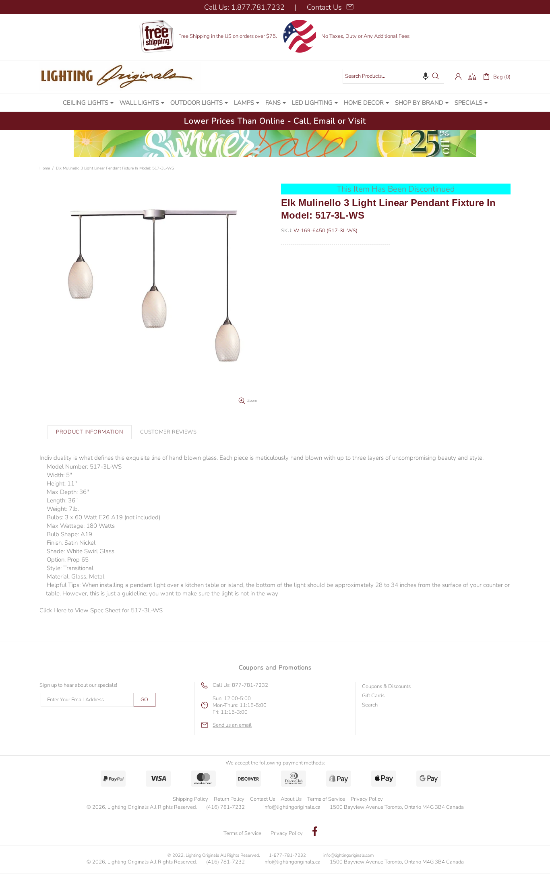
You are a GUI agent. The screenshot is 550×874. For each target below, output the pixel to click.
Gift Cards (373, 695)
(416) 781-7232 (225, 807)
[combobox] (393, 76)
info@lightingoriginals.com (348, 855)
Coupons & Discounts (386, 686)
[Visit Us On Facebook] (315, 832)
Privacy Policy (367, 799)
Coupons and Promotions (275, 667)
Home (44, 168)
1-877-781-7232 (287, 855)
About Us (291, 799)
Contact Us (262, 799)
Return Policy (229, 799)
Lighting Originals (120, 76)
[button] (426, 76)
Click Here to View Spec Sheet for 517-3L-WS (101, 610)
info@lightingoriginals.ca (291, 807)
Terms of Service (326, 799)
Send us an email (232, 725)
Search (370, 705)
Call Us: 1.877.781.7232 (244, 7)
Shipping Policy (190, 799)
